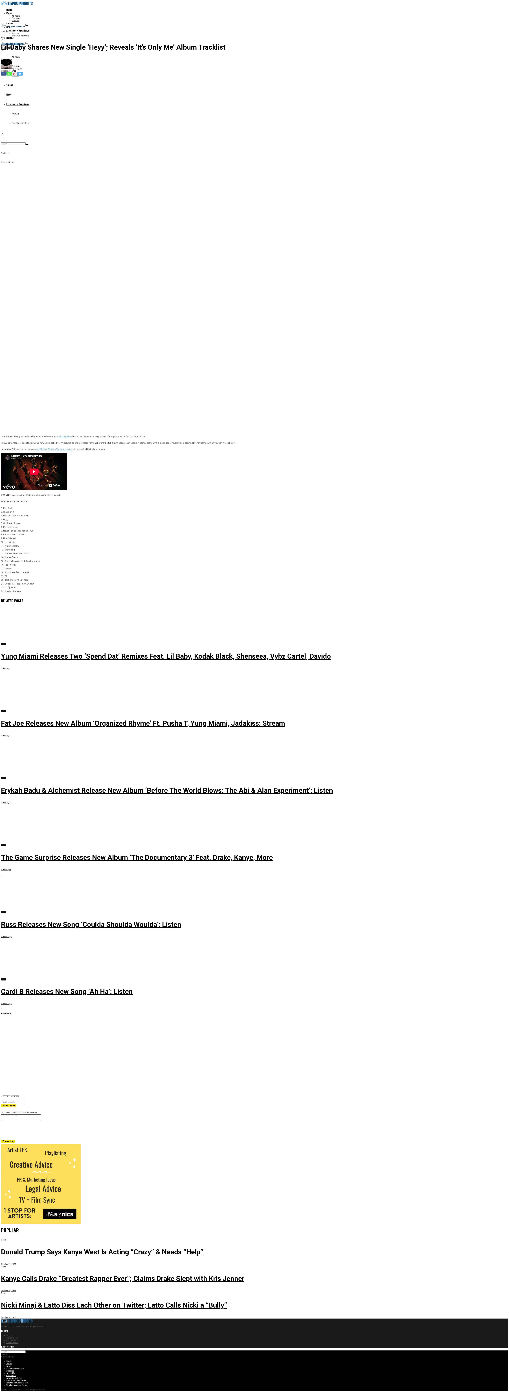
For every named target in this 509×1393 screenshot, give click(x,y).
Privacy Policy (12, 1338)
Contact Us (11, 1340)
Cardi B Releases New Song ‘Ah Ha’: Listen (67, 992)
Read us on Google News (17, 1383)
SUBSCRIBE (9, 1105)
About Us (10, 1373)
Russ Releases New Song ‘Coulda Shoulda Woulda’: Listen (91, 924)
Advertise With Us (14, 1378)
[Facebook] (3, 74)
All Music (16, 16)
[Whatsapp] (9, 74)
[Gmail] (14, 74)
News (3, 1240)
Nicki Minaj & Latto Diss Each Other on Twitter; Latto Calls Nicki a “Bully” (114, 1305)
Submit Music (12, 1342)
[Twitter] (20, 74)
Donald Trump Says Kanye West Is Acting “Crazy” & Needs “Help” (102, 1252)
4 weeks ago (6, 936)
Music (9, 13)
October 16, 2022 (8, 1291)
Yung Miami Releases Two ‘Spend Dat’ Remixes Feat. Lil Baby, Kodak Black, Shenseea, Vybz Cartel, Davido (166, 656)
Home (9, 9)
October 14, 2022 (8, 1317)
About (9, 1335)
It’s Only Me (64, 436)
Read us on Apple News (16, 1385)
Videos (9, 1364)
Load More (6, 1013)
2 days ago (5, 668)
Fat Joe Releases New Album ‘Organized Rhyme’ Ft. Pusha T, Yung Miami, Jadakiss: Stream (143, 723)
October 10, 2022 (8, 71)
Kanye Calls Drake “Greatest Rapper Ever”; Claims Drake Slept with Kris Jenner (122, 1279)
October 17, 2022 (8, 1264)
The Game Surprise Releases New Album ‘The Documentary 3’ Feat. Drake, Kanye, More (137, 857)
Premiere (15, 33)
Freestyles (16, 18)
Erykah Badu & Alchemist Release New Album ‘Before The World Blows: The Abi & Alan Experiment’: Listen (167, 790)
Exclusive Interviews (20, 36)
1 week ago (6, 869)
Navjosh (18, 68)
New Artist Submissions (16, 1380)
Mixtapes (15, 20)
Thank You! (8, 1141)
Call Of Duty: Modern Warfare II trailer (53, 449)
